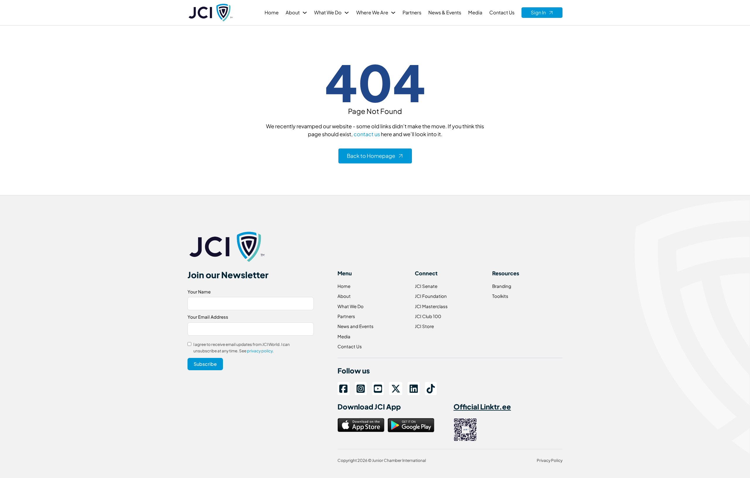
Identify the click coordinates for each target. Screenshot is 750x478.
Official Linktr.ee (482, 406)
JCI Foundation (431, 296)
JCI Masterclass (431, 306)
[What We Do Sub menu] (346, 12)
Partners (412, 12)
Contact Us (501, 12)
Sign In (538, 12)
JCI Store (424, 326)
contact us (367, 134)
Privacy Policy (549, 460)
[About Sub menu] (304, 12)
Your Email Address (208, 317)
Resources (505, 273)
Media (475, 12)
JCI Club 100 (428, 316)
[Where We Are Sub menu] (393, 12)
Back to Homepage (371, 155)
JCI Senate (426, 286)
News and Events (356, 326)
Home (272, 12)
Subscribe (205, 364)
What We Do (328, 12)
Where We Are (372, 12)
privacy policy (259, 350)
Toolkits (500, 296)
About (293, 12)
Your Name (199, 291)
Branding (501, 286)
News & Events (444, 12)
